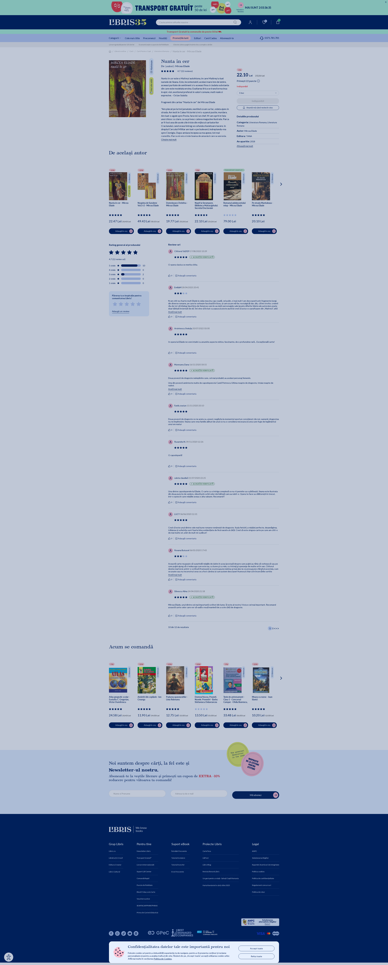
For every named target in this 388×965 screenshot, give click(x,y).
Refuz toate (256, 956)
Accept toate (256, 948)
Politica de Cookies (163, 958)
